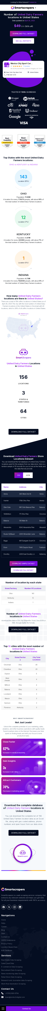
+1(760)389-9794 (12, 993)
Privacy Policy (6, 944)
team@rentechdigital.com (15, 997)
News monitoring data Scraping (13, 973)
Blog (3, 930)
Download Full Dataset (23, 34)
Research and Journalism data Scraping (16, 980)
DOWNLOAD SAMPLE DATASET (23, 563)
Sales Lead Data (7, 963)
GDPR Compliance (8, 940)
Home (3, 920)
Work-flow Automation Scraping (13, 984)
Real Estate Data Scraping (11, 960)
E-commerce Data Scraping (11, 967)
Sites (3, 933)
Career (4, 927)
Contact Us (32, 2)
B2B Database (6, 950)
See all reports (23, 41)
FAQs (3, 923)
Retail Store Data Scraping (11, 977)
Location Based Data (9, 947)
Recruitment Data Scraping (11, 970)
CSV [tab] (18, 475)
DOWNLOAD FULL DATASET (23, 570)
